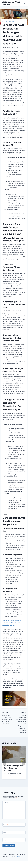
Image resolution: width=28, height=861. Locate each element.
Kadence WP (21, 856)
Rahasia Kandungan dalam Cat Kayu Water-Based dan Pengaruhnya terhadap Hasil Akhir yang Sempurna (21, 722)
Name (5, 825)
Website (5, 840)
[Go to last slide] (4, 763)
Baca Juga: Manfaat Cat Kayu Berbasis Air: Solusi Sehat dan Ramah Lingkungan (11, 623)
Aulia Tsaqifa (7, 47)
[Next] (23, 763)
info (13, 21)
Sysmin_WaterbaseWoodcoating (13, 773)
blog (3, 21)
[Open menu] (24, 3)
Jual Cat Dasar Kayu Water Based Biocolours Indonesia (14, 768)
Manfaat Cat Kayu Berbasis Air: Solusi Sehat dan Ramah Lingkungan (7, 718)
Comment (6, 802)
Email (5, 832)
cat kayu (8, 21)
